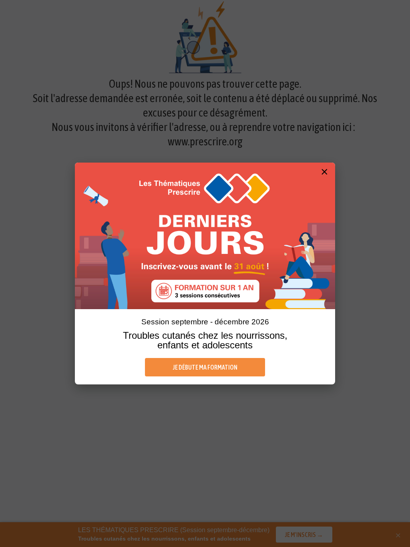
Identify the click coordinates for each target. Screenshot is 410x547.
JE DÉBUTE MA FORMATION (205, 367)
